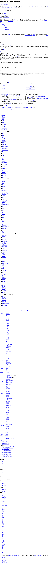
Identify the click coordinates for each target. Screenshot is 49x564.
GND (5, 433)
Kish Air (3, 271)
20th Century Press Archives (19, 107)
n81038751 (7, 434)
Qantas (3, 147)
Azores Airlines (3, 190)
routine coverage (22, 6)
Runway (7, 364)
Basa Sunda (3, 545)
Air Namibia (3, 117)
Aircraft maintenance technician (9, 424)
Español (3, 517)
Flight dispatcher (8, 426)
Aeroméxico (3, 236)
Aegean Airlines (4, 180)
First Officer (7, 336)
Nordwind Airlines (4, 301)
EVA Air (3, 165)
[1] (14, 19)
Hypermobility (7, 372)
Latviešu (3, 528)
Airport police (7, 402)
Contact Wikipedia (4, 559)
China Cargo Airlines (4, 162)
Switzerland (11, 21)
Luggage (2, 393)
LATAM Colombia (4, 252)
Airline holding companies (9, 312)
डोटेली (2, 515)
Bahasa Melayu (3, 533)
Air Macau (3, 159)
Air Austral (3, 182)
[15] (17, 56)
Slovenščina (3, 543)
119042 (8, 436)
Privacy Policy (39, 555)
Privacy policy (3, 557)
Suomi (2, 546)
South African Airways (4, 128)
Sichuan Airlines (4, 175)
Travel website (7, 422)
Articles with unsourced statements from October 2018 (8, 448)
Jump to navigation (2, 4)
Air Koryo (3, 158)
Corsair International (4, 200)
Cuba (10, 34)
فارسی (2, 519)
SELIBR (6, 436)
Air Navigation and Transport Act (9, 398)
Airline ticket (7, 410)
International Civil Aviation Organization (10, 5)
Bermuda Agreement (9, 375)
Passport (7, 368)
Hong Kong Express (4, 168)
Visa (6, 370)
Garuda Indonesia (4, 141)
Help (2, 488)
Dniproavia (3, 299)
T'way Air (3, 151)
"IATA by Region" (4, 93)
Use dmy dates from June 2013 (5, 449)
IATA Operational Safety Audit (22, 45)
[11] (47, 50)
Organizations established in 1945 (5, 443)
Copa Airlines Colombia (4, 245)
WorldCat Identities (7, 438)
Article (2, 466)
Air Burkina (3, 115)
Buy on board (7, 350)
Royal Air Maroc (4, 278)
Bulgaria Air (3, 195)
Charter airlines (7, 313)
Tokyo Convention (8, 387)
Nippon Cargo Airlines (4, 145)
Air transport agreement (8, 374)
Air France (3, 185)
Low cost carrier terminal (8, 363)
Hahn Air (3, 208)
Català (2, 512)
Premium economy (9, 346)
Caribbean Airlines (4, 243)
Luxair (2, 215)
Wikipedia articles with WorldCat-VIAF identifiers (7, 456)
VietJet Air (3, 153)
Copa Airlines (3, 244)
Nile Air (3, 275)
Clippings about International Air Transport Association (8, 107)
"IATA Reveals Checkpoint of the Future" (7, 102)
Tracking (7, 421)
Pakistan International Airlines (5, 146)
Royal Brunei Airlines (4, 148)
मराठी (2, 532)
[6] (18, 37)
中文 (2, 552)
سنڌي (2, 542)
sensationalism (27, 6)
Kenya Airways (4, 124)
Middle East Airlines (4, 274)
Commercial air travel (24, 310)
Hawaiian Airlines (4, 290)
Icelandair (3, 210)
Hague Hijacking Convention (9, 382)
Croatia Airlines (4, 201)
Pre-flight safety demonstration (9, 406)
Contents (3, 482)
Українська (3, 549)
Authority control (1, 434)
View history (3, 473)
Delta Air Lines (3, 289)
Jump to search (6, 4)
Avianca (3, 237)
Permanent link (3, 496)
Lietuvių (3, 529)
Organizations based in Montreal (5, 444)
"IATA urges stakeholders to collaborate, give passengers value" (37, 99)
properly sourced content (39, 6)
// (13, 19)
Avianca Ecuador (4, 239)
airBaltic (3, 183)
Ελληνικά (3, 516)
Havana (9, 34)
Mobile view (3, 561)
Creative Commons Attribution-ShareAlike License (13, 555)
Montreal (5, 13)
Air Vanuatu (3, 136)
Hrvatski (3, 523)
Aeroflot (3, 295)
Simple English (3, 541)
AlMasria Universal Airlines (5, 263)
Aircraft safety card (8, 400)
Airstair (6, 359)
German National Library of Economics (28, 107)
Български (3, 511)
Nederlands (3, 534)
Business (8, 345)
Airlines (2, 313)
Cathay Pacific (3, 161)
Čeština (2, 513)
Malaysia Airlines (4, 144)
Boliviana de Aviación (4, 242)
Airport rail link (7, 358)
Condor (3, 199)
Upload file (3, 495)
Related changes (3, 494)
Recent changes (3, 490)
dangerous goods (27, 83)
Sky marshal (7, 407)
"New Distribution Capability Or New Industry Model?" (41, 98)
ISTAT (8, 325)
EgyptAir (3, 264)
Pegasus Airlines (4, 222)
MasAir (3, 255)
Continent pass (7, 413)
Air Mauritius (3, 116)
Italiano (2, 525)
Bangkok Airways (4, 139)
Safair (2, 127)
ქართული (3, 526)
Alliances (2, 318)
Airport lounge (7, 357)
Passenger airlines (8, 314)
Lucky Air (3, 170)
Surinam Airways (4, 257)
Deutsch (3, 514)
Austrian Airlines (4, 189)
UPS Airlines (3, 292)
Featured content (3, 483)
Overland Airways (4, 125)
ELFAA (8, 330)
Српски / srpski (3, 544)
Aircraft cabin (7, 347)
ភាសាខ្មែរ (3, 537)
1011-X (7, 433)
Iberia (2, 209)
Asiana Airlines (3, 138)
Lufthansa (3, 213)
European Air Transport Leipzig (5, 204)
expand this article (33, 6)
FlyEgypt (3, 267)
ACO (7, 322)
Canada (1, 21)
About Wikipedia (4, 489)
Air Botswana (3, 114)
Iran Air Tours (3, 269)
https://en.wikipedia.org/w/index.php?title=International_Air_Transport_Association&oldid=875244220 (16, 439)
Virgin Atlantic (3, 230)
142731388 (7, 437)
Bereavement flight (8, 411)
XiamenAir (3, 177)
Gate (6, 361)
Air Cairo (3, 262)
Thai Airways (3, 152)
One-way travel (7, 417)
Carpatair (3, 197)
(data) (10, 432)
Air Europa (3, 184)
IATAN (8, 324)
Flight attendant (7, 338)
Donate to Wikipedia (4, 485)
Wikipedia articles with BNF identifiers (6, 450)
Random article (3, 484)
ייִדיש (2, 551)
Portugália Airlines (4, 223)
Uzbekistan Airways (4, 305)
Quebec (47, 20)
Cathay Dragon (3, 160)
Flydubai (3, 266)
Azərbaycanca (3, 509)
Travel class (7, 343)
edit (4, 32)
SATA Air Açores (4, 225)
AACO (8, 332)
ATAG (8, 323)
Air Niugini (3, 134)
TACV (3, 130)
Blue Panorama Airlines (4, 192)
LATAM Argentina (4, 248)
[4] (38, 34)
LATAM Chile (3, 251)
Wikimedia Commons (4, 505)
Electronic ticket (7, 414)
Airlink (3, 118)
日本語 (2, 535)
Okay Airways (3, 172)
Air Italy (3, 217)
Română (3, 539)
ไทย (2, 548)
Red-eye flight (7, 419)
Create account (3, 462)
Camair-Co (3, 120)
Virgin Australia (4, 154)
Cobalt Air (3, 198)
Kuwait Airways (4, 272)
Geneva (9, 21)
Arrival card (7, 366)
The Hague (33, 34)
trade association (18, 19)
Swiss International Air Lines (5, 226)
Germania (3, 207)
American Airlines (4, 287)
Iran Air (3, 268)
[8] (10, 45)
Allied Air (3, 119)
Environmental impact (2, 372)
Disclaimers (3, 558)
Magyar (2, 530)
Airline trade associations (4, 441)
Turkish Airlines (4, 228)
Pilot (6, 340)
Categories (1, 440)
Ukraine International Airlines (5, 303)
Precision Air (3, 126)
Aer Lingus (3, 181)
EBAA (8, 329)
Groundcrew (2, 425)
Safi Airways (3, 279)
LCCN (5, 434)
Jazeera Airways (4, 270)
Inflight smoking (8, 352)
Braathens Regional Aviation (5, 193)
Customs (2, 368)
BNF (5, 432)
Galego (2, 521)
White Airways (3, 231)
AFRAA (8, 333)
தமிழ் (2, 547)
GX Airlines (3, 166)
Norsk (2, 536)
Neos (2, 219)
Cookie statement (4, 560)
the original (14, 97)
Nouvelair (3, 276)
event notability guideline (8, 7)
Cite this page (3, 498)
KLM (2, 212)
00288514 (7, 435)
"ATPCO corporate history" (13, 99)
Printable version (4, 502)
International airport (8, 362)
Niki (2, 220)
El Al (2, 203)
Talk (2, 461)
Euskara (3, 518)
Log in (2, 463)
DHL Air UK (3, 202)
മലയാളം (3, 531)
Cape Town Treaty (8, 378)
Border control (7, 367)
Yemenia (3, 282)
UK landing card (11, 366)
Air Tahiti (3, 135)
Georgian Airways (4, 300)
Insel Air (3, 247)
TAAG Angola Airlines (4, 129)
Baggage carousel (8, 391)
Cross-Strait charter (9, 377)
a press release (9, 6)
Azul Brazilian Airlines (4, 241)
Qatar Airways (3, 277)
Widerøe (3, 232)
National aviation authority (9, 405)
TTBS (35, 102)
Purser (6, 341)
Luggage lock (7, 396)
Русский (3, 540)
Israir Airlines (3, 211)
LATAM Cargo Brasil (4, 249)
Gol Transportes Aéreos (4, 246)
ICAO (6, 383)
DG (0, 17)
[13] (6, 54)
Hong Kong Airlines (4, 167)
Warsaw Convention (8, 388)
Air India (3, 133)
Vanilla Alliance (7, 319)
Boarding (7, 360)
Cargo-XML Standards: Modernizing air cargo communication (35, 97)
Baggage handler (8, 393)
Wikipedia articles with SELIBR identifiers (6, 454)
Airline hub (7, 356)
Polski (2, 538)
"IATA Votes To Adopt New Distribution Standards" (40, 96)
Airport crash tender (8, 401)
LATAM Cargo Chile (4, 250)
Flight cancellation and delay (9, 415)
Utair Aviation (3, 304)
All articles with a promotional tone (6, 447)
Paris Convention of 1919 (9, 385)
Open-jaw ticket (7, 418)
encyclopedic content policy (14, 7)
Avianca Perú (3, 240)
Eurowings (3, 205)
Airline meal (7, 349)
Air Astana (3, 296)
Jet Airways (3, 142)
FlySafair (3, 123)
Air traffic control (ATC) (8, 399)
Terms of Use (35, 555)
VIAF (5, 437)
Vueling (3, 229)
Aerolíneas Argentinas (4, 235)
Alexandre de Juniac (6, 17)
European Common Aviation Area (9, 380)
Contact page (3, 491)
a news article (13, 6)
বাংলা (2, 510)
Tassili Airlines (3, 281)
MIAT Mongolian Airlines (5, 171)
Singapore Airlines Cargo (5, 150)
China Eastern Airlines (4, 163)
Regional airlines (8, 315)
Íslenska (3, 524)
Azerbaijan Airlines (4, 298)
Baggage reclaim (8, 392)
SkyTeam (7, 317)
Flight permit (7, 381)
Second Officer (7, 337)
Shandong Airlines (4, 173)
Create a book (3, 501)
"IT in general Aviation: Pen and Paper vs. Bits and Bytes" (13, 95)
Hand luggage (7, 395)
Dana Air (3, 122)
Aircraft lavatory (8, 348)
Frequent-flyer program (8, 416)
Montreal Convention (8, 384)
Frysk (2, 520)
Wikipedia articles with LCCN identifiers (6, 452)
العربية (2, 508)
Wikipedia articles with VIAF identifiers (6, 455)
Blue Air (3, 191)
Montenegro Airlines (4, 218)
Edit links (1, 553)
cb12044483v (7, 432)
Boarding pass (7, 412)
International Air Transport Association (6, 442)
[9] (41, 46)
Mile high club (7, 428)
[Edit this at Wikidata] (1, 435)
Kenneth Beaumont (28, 88)
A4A (7, 326)
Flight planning (3, 88)
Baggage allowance (8, 390)
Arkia (2, 188)
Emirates (3, 265)
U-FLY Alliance (7, 320)
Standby (7, 420)
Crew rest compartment (8, 351)
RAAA (8, 334)
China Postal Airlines (4, 164)
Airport (2, 360)
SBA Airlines (3, 256)
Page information (4, 497)
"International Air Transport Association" (6, 94)
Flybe (2, 206)
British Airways (4, 194)
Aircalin (3, 137)
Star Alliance (7, 318)
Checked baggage (8, 394)
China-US (8, 376)
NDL (5, 435)
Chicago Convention (8, 379)
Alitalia (3, 187)
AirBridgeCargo (4, 297)
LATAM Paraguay (4, 253)
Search (1, 477)
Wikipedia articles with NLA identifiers (6, 453)
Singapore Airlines (4, 149)
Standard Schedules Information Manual (30, 89)
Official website (3, 106)
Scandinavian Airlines (4, 224)
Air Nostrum (3, 186)
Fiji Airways (3, 140)
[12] (0, 51)
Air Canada (3, 285)
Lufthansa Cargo (4, 214)
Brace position (7, 403)
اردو (2, 550)
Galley (6, 353)
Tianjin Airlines (3, 176)
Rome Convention (8, 386)
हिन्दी (2, 522)
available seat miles (15, 20)
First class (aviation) (9, 344)
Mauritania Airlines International (5, 273)
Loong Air (3, 169)
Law (2, 381)
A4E (7, 328)
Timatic (6, 369)
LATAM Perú (3, 254)
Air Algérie (3, 261)
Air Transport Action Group (5, 87)
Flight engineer (7, 339)
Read (2, 472)
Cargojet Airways (4, 288)
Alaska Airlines (3, 286)
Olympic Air (3, 221)
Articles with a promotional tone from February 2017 (8, 446)
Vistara (3, 155)
